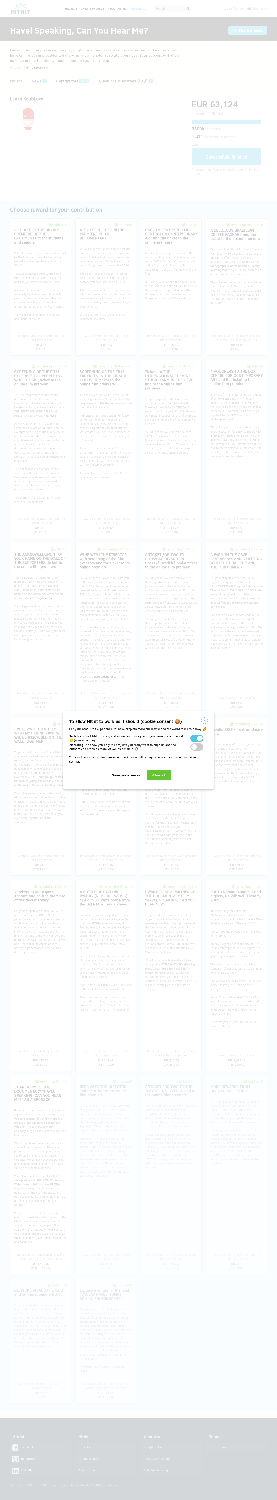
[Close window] (204, 720)
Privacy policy (136, 757)
